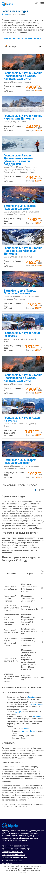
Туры (7, 14)
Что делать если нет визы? (13, 855)
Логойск (31, 697)
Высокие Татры (28, 731)
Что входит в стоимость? (12, 852)
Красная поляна (36, 704)
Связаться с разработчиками (14, 857)
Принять (23, 873)
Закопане (24, 728)
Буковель (37, 716)
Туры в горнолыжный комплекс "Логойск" (22, 38)
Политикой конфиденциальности (29, 870)
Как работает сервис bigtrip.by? (15, 846)
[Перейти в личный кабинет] (36, 4)
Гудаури (17, 711)
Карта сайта (7, 863)
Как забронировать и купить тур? (16, 849)
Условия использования (12, 860)
